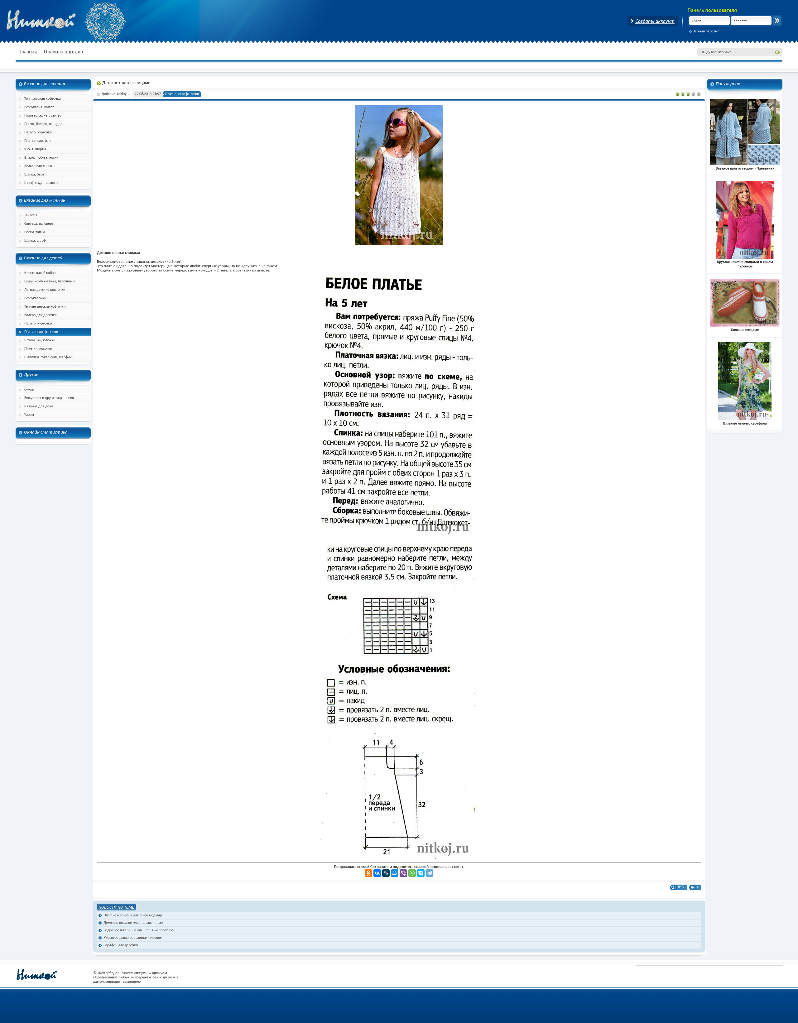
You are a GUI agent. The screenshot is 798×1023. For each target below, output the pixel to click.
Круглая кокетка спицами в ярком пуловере (745, 264)
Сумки (29, 389)
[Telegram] (429, 873)
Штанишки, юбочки (39, 340)
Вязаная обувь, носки (41, 158)
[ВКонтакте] (377, 873)
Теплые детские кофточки (44, 307)
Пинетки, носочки (38, 349)
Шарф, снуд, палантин (41, 183)
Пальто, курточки (38, 323)
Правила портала (63, 52)
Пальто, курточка (38, 132)
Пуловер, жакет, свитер (42, 116)
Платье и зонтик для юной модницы (133, 915)
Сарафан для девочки (120, 945)
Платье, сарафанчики (41, 332)
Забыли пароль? (706, 31)
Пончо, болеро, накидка (43, 124)
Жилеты (30, 215)
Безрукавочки (35, 298)
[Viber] (403, 873)
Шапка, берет (35, 174)
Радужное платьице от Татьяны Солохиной (139, 930)
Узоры (29, 415)
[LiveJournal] (386, 873)
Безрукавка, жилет (39, 107)
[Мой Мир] (394, 873)
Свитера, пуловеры (39, 224)
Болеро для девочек (40, 315)
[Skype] (421, 873)
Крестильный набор (39, 273)
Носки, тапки (34, 232)
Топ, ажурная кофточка (42, 99)
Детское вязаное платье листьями (133, 923)
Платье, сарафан (37, 141)
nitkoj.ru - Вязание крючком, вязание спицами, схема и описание (56, 20)
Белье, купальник (38, 166)
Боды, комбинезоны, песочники (49, 281)
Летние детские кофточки (44, 290)
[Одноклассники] (368, 873)
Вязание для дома (39, 406)
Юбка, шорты (35, 149)
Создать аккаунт (652, 21)
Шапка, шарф (35, 241)
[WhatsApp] (412, 873)
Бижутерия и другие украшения (49, 398)
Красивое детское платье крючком (132, 938)
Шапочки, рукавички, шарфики (48, 357)
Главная (28, 52)
